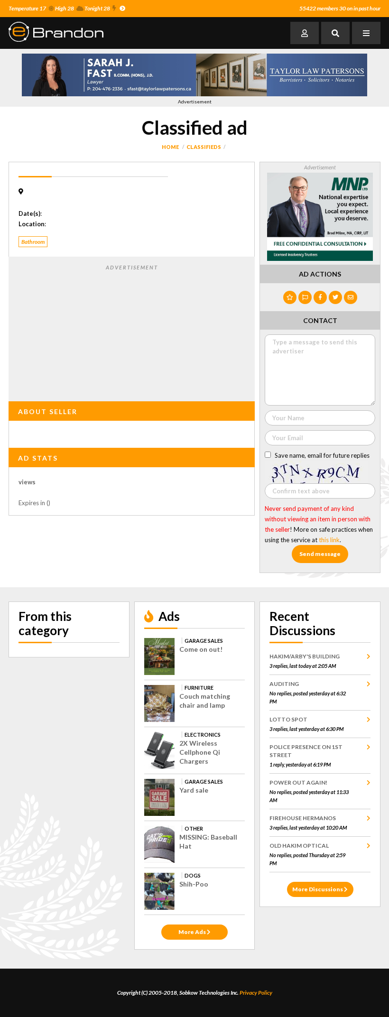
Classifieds (203, 147)
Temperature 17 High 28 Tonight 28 (59, 8)
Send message (320, 553)
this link (329, 540)
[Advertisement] (132, 331)
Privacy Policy (256, 992)
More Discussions (318, 889)
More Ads (192, 931)
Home (170, 147)
